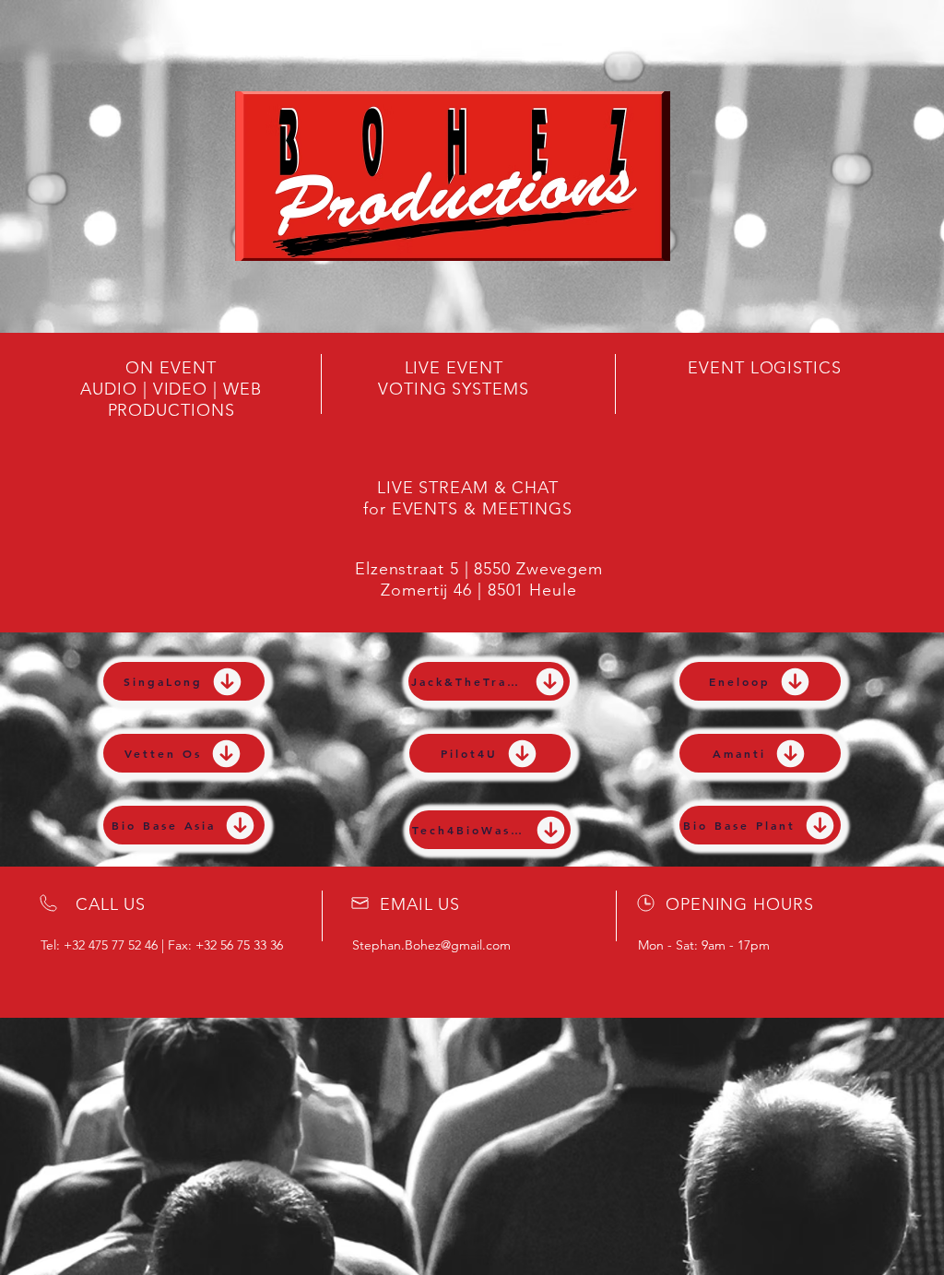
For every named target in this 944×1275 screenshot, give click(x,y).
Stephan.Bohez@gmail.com (431, 945)
